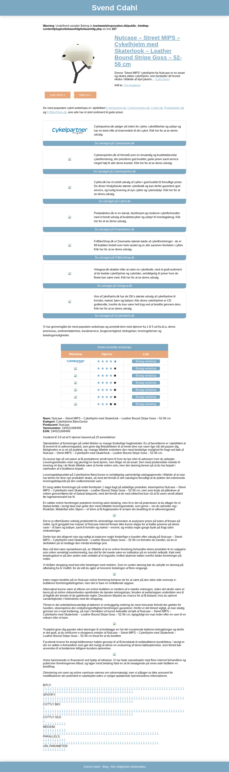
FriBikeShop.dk (57, 112)
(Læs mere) (162, 79)
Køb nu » (85, 94)
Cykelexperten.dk (138, 107)
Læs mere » (57, 94)
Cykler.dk (157, 107)
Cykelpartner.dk (116, 107)
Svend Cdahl (114, 8)
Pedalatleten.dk (174, 107)
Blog (105, 766)
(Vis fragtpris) (132, 85)
